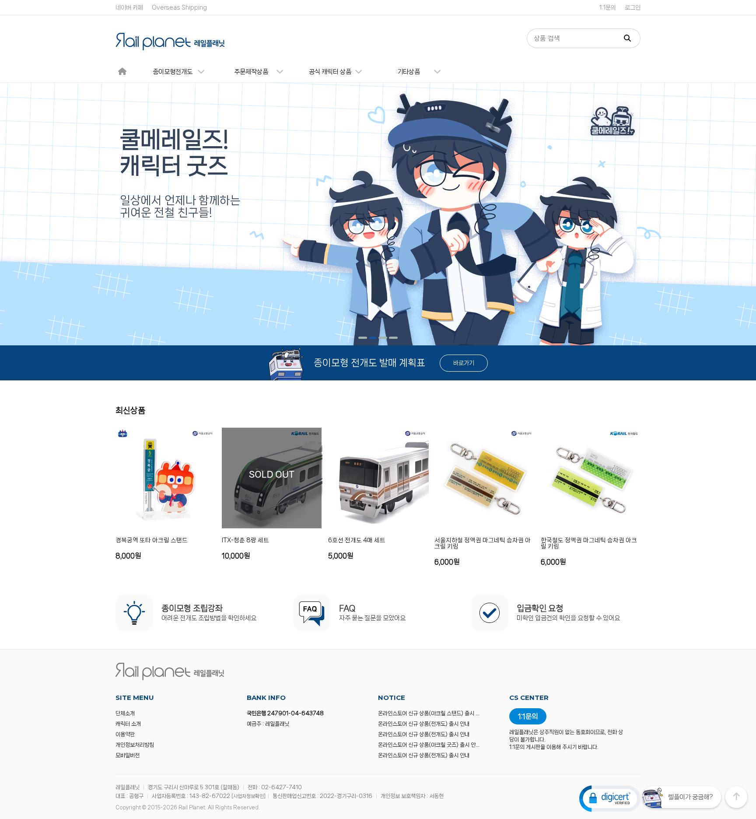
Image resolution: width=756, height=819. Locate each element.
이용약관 (125, 734)
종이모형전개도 (172, 71)
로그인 (632, 7)
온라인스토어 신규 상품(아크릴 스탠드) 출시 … (429, 713)
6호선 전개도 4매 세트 (356, 540)
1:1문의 (607, 7)
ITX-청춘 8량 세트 (245, 540)
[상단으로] (736, 797)
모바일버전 (128, 755)
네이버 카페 (129, 7)
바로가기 (463, 363)
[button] (362, 338)
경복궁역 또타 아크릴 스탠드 (152, 540)
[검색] (627, 38)
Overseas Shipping (179, 7)
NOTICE (391, 697)
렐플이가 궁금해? (690, 797)
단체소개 (125, 713)
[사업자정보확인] (248, 796)
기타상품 (408, 71)
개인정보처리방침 (135, 745)
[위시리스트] (207, 555)
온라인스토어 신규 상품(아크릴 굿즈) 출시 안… (429, 745)
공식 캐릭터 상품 (330, 71)
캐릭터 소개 (128, 724)
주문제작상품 (251, 71)
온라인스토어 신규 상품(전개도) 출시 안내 (423, 724)
